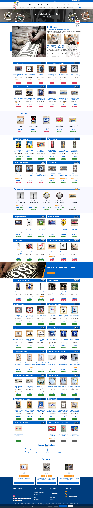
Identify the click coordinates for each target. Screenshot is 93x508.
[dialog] (46, 506)
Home (20, 4)
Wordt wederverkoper (38, 495)
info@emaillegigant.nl (53, 1)
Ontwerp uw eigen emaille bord (35, 4)
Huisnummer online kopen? (30, 503)
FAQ (35, 497)
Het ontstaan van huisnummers (62, 503)
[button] (60, 1)
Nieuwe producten (53, 496)
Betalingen (36, 499)
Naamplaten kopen (50, 503)
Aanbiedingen (25, 4)
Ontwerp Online (51, 273)
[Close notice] (91, 506)
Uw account (52, 490)
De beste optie (41, 503)
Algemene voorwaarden (39, 492)
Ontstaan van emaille (74, 503)
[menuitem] (22, 8)
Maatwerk (51, 499)
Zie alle (42, 63)
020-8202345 (70, 494)
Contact (48, 4)
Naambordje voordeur (19, 503)
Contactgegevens (37, 490)
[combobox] (70, 5)
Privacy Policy (37, 494)
